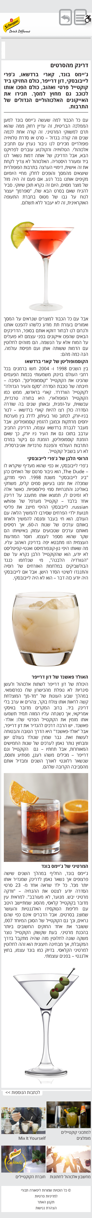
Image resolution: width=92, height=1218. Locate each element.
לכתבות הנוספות (26, 1092)
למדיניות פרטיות (46, 1196)
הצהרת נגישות (46, 1207)
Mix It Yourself (31, 1138)
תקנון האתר (46, 1202)
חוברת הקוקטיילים (30, 1176)
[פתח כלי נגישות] (88, 19)
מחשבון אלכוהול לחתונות (70, 1176)
